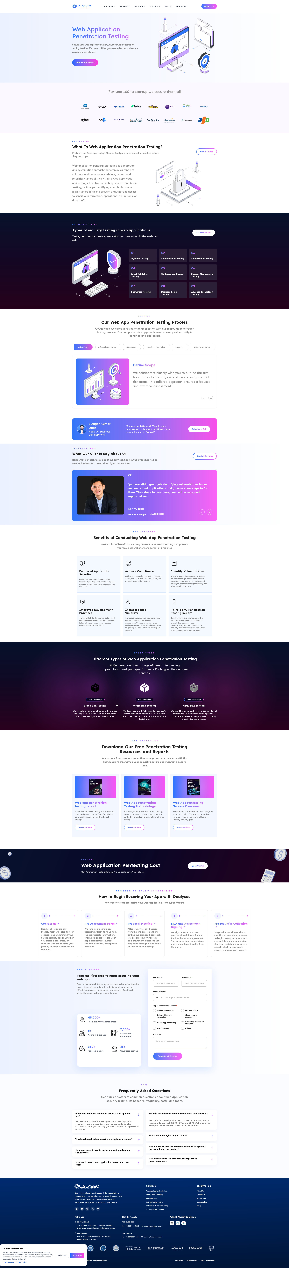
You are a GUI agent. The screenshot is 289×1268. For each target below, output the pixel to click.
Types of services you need (165, 1006)
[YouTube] (98, 1209)
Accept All (77, 1255)
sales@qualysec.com (153, 1226)
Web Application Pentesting (156, 1191)
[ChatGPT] (172, 1223)
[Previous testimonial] (202, 512)
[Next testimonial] (209, 512)
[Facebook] (82, 1209)
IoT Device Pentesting (154, 1202)
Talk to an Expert (85, 62)
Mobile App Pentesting (154, 1195)
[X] (93, 1209)
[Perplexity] (178, 1223)
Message (157, 1035)
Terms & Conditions (207, 1260)
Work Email (187, 977)
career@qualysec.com (153, 1237)
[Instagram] (87, 1209)
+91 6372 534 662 (131, 1237)
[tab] (83, 347)
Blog (199, 1206)
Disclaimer (179, 1260)
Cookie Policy (21, 1262)
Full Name (157, 977)
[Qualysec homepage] (104, 1186)
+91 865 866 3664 (132, 1226)
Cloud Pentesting (152, 1198)
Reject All (62, 1255)
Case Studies (202, 1202)
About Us (200, 1191)
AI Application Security (155, 1210)
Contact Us (209, 6)
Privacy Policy (191, 1260)
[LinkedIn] (77, 1209)
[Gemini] (183, 1223)
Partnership (201, 1198)
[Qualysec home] (81, 6)
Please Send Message (167, 1056)
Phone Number (159, 992)
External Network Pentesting (157, 1206)
